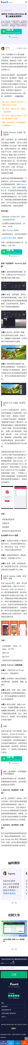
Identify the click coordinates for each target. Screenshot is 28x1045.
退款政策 (8, 1024)
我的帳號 (25, 1024)
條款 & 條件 (14, 1024)
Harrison (7, 47)
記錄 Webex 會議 (9, 238)
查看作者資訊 (9, 893)
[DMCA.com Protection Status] (14, 1028)
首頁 (2, 10)
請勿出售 (20, 1024)
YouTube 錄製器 (12, 230)
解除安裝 (3, 1024)
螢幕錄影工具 (8, 10)
